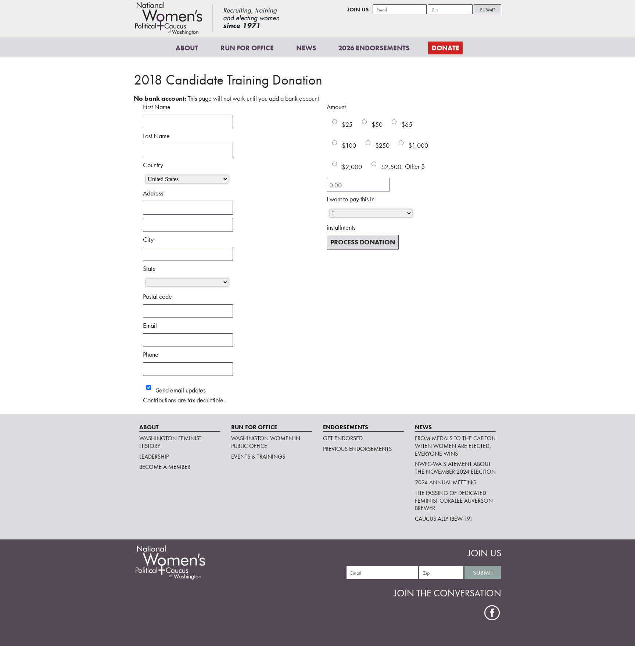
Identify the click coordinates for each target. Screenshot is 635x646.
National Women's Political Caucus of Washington (207, 18)
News (306, 47)
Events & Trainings (258, 456)
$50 (377, 124)
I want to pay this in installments (350, 213)
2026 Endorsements (373, 47)
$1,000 (418, 145)
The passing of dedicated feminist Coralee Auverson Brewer (454, 500)
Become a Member (164, 467)
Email (150, 325)
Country (153, 165)
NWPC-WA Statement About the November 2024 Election (455, 467)
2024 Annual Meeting (446, 482)
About (187, 47)
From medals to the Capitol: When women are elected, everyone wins (455, 445)
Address (153, 193)
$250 (382, 145)
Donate (445, 47)
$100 (349, 145)
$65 (406, 124)
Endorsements (345, 427)
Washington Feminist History (170, 442)
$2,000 (352, 166)
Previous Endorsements (357, 449)
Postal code (157, 296)
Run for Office (247, 47)
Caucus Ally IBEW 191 (444, 519)
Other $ (415, 166)
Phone (150, 354)
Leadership (154, 456)
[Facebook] (492, 613)
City (148, 239)
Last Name (156, 136)
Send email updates (179, 390)
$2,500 (391, 166)
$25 (347, 124)
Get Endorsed (343, 438)
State (149, 268)
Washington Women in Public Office (265, 442)
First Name (157, 107)
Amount (336, 107)
